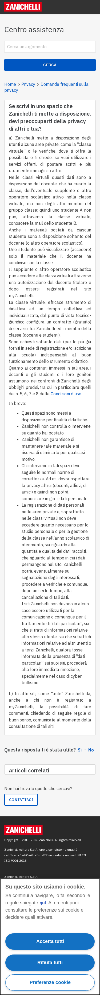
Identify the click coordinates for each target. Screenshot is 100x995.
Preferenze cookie (50, 982)
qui (42, 902)
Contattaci (21, 799)
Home (10, 84)
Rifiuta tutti (50, 962)
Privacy (28, 84)
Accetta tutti (50, 941)
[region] (50, 937)
